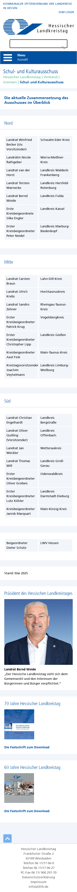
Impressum (38, 882)
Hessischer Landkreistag (22, 77)
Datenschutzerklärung (38, 877)
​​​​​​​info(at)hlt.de (38, 887)
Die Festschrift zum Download (26, 747)
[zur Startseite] (38, 26)
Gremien (10, 82)
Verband (51, 77)
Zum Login (66, 12)
